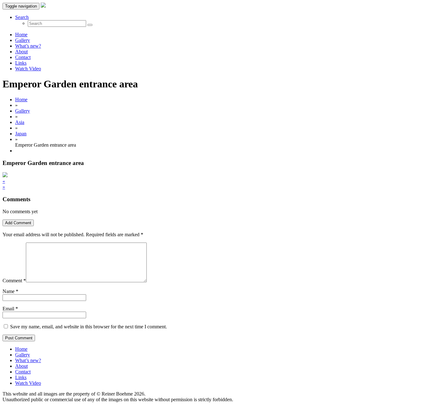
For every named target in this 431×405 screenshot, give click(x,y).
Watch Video (28, 68)
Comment (14, 280)
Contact (23, 57)
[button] (22, 17)
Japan (21, 133)
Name (9, 291)
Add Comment (18, 222)
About (21, 51)
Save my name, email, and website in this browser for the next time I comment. (88, 326)
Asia (19, 122)
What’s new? (28, 46)
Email (8, 308)
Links (21, 63)
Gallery (22, 40)
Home (21, 34)
